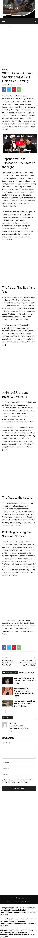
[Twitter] (9, 89)
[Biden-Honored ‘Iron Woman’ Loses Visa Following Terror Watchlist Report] (7, 691)
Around (10, 26)
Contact (24, 898)
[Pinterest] (14, 89)
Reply (11, 731)
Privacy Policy (16, 898)
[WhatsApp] (19, 89)
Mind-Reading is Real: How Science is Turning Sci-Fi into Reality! (28, 663)
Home (4, 26)
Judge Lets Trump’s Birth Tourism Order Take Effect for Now (25, 680)
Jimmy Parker (8, 84)
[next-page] (6, 711)
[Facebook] (4, 89)
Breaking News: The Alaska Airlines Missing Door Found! (10, 663)
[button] (3, 21)
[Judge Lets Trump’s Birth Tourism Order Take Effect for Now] (7, 680)
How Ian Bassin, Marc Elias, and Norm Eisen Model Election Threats (25, 703)
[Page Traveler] (19, 9)
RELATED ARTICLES (10, 672)
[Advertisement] (19, 48)
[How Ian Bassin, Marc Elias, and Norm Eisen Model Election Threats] (7, 703)
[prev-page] (3, 711)
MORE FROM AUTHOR (26, 672)
